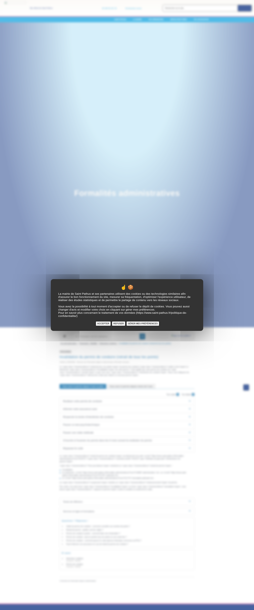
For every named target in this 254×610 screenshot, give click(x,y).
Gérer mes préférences (143, 323)
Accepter (103, 323)
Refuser (118, 323)
